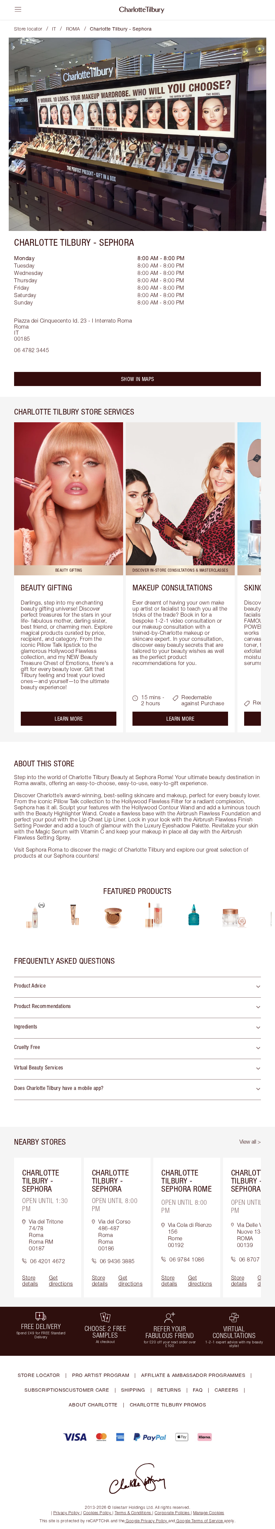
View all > (250, 1142)
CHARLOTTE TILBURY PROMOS (168, 1404)
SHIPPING (133, 1390)
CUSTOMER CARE (87, 1390)
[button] (137, 987)
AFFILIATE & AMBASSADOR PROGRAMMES (193, 1375)
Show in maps (137, 379)
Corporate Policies (172, 1512)
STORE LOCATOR (39, 1375)
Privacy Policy (66, 1512)
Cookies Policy (97, 1512)
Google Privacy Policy (147, 1520)
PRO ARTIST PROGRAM (100, 1375)
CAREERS (226, 1390)
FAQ (198, 1390)
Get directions (61, 1281)
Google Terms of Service (199, 1520)
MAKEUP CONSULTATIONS (172, 587)
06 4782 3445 (31, 350)
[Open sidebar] (18, 9)
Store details (30, 1281)
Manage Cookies (208, 1512)
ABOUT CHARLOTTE (93, 1404)
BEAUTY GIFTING (46, 587)
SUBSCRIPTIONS (44, 1390)
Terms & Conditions (133, 1512)
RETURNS (169, 1390)
